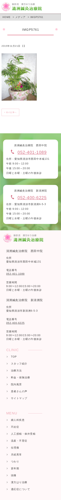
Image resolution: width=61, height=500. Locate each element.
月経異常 (16, 454)
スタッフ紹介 (19, 363)
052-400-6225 (32, 197)
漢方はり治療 (19, 482)
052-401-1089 (32, 152)
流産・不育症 (19, 440)
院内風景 (16, 384)
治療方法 (16, 370)
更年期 (15, 468)
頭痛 (13, 475)
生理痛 (15, 447)
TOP (14, 356)
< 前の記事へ (10, 112)
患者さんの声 (19, 391)
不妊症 (15, 427)
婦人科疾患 (18, 420)
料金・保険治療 (20, 377)
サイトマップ (19, 398)
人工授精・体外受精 (23, 433)
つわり (15, 461)
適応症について (20, 489)
